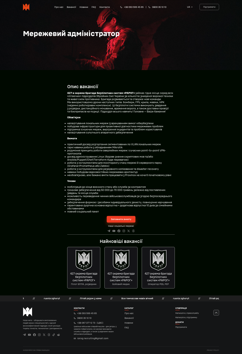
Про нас (58, 7)
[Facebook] (118, 230)
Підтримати (209, 7)
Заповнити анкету (121, 219)
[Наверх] (216, 312)
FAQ (94, 7)
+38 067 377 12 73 (95, 328)
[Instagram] (124, 231)
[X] (128, 231)
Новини (84, 7)
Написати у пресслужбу (187, 313)
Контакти (104, 7)
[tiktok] (53, 334)
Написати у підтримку (186, 317)
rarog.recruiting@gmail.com (92, 338)
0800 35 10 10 (159, 7)
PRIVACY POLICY (213, 350)
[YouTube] (113, 231)
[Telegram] (108, 231)
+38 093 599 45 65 (134, 7)
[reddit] (58, 334)
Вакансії (71, 7)
